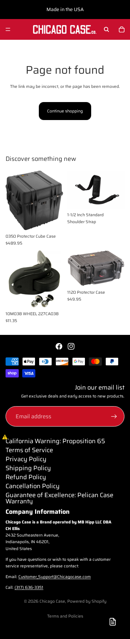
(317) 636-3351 (29, 587)
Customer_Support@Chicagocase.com (54, 576)
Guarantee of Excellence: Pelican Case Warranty (59, 498)
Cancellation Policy (33, 486)
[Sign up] (114, 416)
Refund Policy (26, 477)
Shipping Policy (28, 468)
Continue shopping (65, 111)
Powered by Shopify (86, 601)
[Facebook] (59, 346)
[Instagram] (71, 346)
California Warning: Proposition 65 (55, 441)
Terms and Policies (65, 616)
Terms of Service (29, 450)
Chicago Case (52, 601)
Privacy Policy (26, 459)
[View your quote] (113, 622)
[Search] (106, 29)
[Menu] (8, 29)
